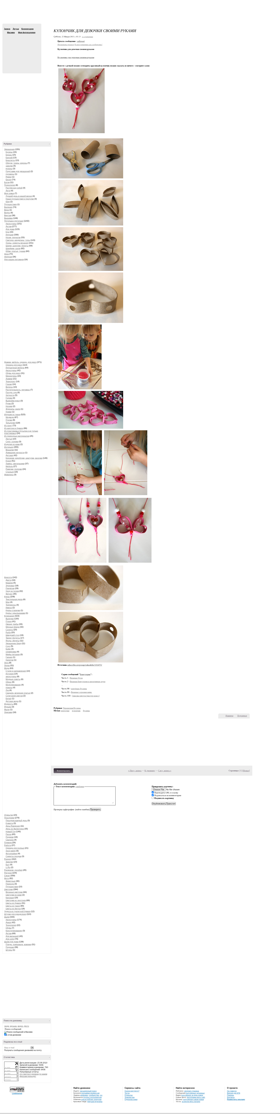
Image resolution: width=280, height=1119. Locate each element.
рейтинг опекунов (94, 1099)
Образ (9, 682)
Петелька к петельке (13, 221)
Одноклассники (131, 1099)
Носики (9, 406)
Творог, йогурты (13, 638)
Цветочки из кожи (14, 895)
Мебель (9, 466)
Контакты (231, 1097)
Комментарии (27, 29)
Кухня (8, 461)
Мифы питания (13, 654)
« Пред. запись (134, 770)
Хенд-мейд (11, 851)
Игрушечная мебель (15, 368)
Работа (7, 845)
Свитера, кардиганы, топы (18, 240)
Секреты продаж (13, 856)
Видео (7, 213)
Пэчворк (8, 842)
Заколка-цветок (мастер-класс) (85, 696)
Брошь (9, 155)
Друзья (16, 29)
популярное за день (189, 1095)
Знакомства (129, 1097)
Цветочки (8, 889)
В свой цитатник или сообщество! (88, 44)
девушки (90, 1101)
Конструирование (14, 931)
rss (101, 1095)
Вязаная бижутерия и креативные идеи (87, 681)
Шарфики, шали (13, 248)
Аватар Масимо (21, 52)
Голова (9, 398)
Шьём (6, 917)
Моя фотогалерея (26, 32)
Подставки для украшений (18, 171)
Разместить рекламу (236, 1099)
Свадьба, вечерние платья (18, 693)
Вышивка (8, 218)
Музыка (7, 707)
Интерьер (8, 447)
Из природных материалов (16, 436)
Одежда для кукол (14, 365)
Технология (11, 925)
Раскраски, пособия (13, 870)
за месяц (185, 1101)
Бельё (8, 698)
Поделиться (242, 716)
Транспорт (10, 381)
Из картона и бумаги (13, 428)
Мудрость (8, 704)
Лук (7, 690)
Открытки (8, 815)
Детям (9, 226)
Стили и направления (16, 671)
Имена (9, 608)
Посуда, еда (11, 392)
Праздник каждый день (16, 820)
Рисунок (8, 873)
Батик (7, 182)
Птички (9, 420)
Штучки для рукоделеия (15, 914)
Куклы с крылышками (15, 613)
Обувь (8, 928)
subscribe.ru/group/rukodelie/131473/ (84, 665)
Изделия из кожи (12, 444)
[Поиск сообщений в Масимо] (18, 1032)
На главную (232, 1091)
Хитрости (10, 395)
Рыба (8, 632)
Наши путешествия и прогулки (20, 199)
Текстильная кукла (14, 599)
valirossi (81, 41)
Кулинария (9, 616)
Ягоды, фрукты (12, 641)
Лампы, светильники (15, 464)
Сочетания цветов (14, 696)
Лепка (7, 665)
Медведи (10, 417)
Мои (8, 602)
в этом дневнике (13, 1035)
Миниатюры (11, 376)
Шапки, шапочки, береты (17, 246)
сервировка (11, 652)
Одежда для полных (15, 848)
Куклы (7, 597)
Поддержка (249, 2)
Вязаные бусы (76, 678)
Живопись (8, 475)
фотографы (192, 1097)
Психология (9, 185)
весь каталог (195, 1101)
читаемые (200, 1093)
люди (6, 1026)
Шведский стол (12, 635)
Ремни (9, 177)
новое (200, 1095)
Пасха (8, 834)
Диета (8, 580)
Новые (246, 770)
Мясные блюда (12, 627)
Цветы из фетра (13, 909)
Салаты (9, 630)
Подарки (10, 837)
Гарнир (9, 657)
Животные (10, 881)
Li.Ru (8, 867)
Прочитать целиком (66, 44)
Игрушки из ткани (12, 414)
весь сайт (201, 1097)
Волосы (9, 387)
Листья (9, 439)
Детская (9, 455)
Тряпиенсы (11, 605)
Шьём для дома (11, 942)
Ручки (8, 403)
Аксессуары (11, 224)
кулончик (76, 710)
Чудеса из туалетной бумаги (17, 911)
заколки (9, 166)
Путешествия (10, 204)
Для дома (10, 229)
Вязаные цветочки (14, 892)
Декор (8, 922)
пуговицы (10, 174)
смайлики (80, 786)
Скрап (7, 876)
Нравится (229, 716)
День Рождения (13, 826)
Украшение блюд (13, 643)
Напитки (9, 660)
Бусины (9, 152)
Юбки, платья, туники (15, 251)
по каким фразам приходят (33, 1075)
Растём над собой (14, 188)
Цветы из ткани (13, 906)
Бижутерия (85, 674)
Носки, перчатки (13, 237)
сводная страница (191, 1091)
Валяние (8, 207)
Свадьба (10, 840)
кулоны (9, 169)
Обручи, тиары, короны (16, 163)
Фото (6, 878)
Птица (9, 621)
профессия (94, 1093)
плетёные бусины (79, 688)
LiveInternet (17, 1093)
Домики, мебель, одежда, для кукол (20, 362)
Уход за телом (12, 591)
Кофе (8, 649)
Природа (10, 884)
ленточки (65, 710)
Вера (6, 210)
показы (9, 687)
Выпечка (10, 619)
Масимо (5, 32)
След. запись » (164, 770)
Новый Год (11, 831)
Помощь (230, 1095)
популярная (188, 1099)
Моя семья (9, 193)
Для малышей (12, 936)
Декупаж (8, 257)
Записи (7, 29)
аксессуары (11, 676)
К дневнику (150, 770)
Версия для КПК (233, 1093)
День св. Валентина (15, 829)
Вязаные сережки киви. (81, 692)
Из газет (8, 425)
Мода (6, 668)
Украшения (9, 149)
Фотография (11, 853)
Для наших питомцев (14, 259)
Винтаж (7, 215)
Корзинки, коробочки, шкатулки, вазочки (24, 458)
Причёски (10, 588)
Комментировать (63, 771)
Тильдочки (10, 423)
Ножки (9, 412)
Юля (8, 202)
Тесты (127, 1093)
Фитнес (9, 594)
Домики (9, 379)
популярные (191, 1093)
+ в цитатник (87, 36)
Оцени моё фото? (132, 1091)
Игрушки (9, 235)
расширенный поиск (88, 1091)
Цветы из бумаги (13, 903)
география (85, 1093)
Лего (6, 663)
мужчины (98, 1101)
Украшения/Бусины (72, 708)
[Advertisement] (140, 14)
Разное (7, 859)
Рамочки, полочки (14, 469)
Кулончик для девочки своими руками (76, 57)
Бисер (8, 180)
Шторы (9, 950)
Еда (7, 232)
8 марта (9, 823)
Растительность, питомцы (18, 390)
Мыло (7, 709)
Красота (8, 577)
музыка (13, 1026)
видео (20, 1026)
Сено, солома (12, 442)
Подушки (10, 947)
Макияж (9, 583)
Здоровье (10, 586)
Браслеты (10, 160)
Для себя (10, 939)
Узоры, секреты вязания (17, 243)
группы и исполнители (92, 1097)
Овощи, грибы (12, 624)
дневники (84, 1095)
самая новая (198, 1099)
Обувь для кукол (13, 373)
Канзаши (10, 898)
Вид (253, 3)
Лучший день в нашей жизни (19, 196)
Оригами (8, 712)
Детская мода (12, 701)
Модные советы (13, 679)
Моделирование (13, 685)
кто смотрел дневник (29, 1074)
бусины (86, 710)
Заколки (9, 862)
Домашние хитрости (15, 453)
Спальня (10, 472)
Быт (7, 865)
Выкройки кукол (13, 401)
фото (26, 1026)
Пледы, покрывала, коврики (18, 944)
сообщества (94, 1095)
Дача (6, 254)
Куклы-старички (13, 610)
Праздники (9, 818)
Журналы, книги (13, 409)
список (84, 1099)
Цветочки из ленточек (16, 900)
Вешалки (10, 450)
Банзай (9, 158)
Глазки (9, 384)
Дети (8, 191)
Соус (8, 646)
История (10, 674)
